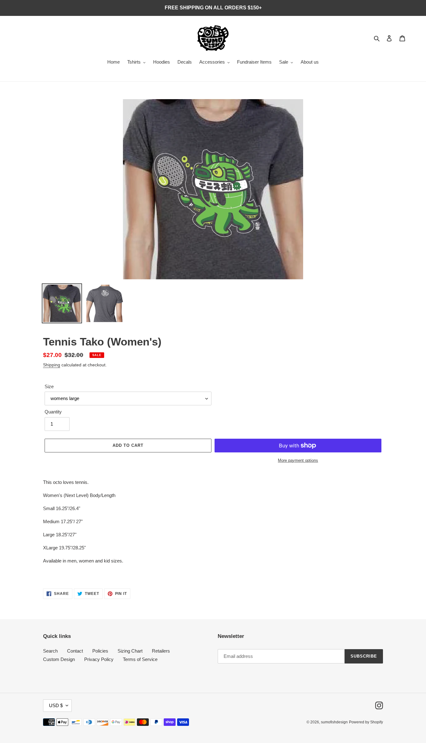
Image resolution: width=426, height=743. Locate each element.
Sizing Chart (130, 651)
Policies (100, 651)
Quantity (53, 411)
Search (50, 651)
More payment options (298, 460)
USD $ (56, 705)
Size (49, 386)
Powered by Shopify (366, 722)
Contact (75, 651)
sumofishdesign (334, 722)
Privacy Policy (99, 659)
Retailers (161, 651)
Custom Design (59, 659)
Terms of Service (140, 659)
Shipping (51, 364)
